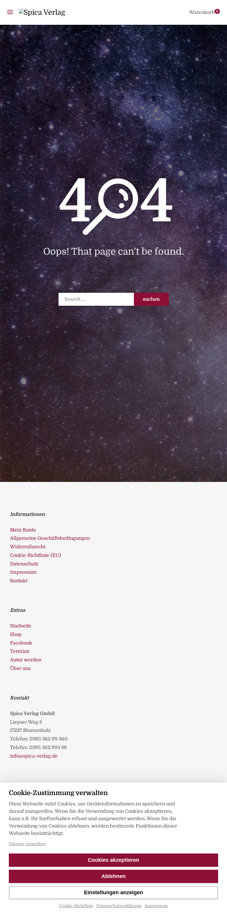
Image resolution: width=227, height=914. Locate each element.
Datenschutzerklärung (119, 905)
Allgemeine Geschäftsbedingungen (50, 538)
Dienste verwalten (27, 843)
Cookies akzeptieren (113, 860)
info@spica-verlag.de (34, 756)
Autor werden (25, 660)
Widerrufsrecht (27, 547)
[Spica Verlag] (42, 12)
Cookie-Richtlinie (76, 905)
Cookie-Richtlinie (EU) (35, 555)
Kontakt (18, 580)
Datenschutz (24, 564)
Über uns (20, 668)
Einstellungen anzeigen (113, 892)
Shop (16, 634)
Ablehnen (113, 876)
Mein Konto (23, 530)
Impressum (156, 905)
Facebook (21, 643)
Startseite (20, 626)
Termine (20, 651)
